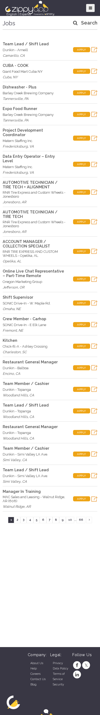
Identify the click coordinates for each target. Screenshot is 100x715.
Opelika (9, 261)
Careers (35, 674)
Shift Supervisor (18, 297)
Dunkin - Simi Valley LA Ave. (25, 454)
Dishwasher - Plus (20, 87)
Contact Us (38, 679)
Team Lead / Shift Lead (26, 44)
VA (31, 146)
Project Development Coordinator (23, 132)
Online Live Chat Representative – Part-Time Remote (33, 273)
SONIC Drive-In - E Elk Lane (24, 325)
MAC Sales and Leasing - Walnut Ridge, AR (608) (34, 499)
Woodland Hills (15, 395)
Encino (8, 374)
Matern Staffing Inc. (18, 141)
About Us (36, 663)
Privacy (58, 663)
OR (21, 287)
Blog (33, 684)
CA (22, 56)
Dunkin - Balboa (16, 368)
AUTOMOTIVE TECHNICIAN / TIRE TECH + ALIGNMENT (30, 184)
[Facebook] (77, 665)
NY (15, 77)
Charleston (12, 352)
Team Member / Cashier (26, 383)
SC (24, 352)
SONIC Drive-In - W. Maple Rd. (27, 303)
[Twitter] (86, 665)
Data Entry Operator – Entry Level (29, 158)
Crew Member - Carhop (24, 318)
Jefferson (10, 287)
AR (24, 202)
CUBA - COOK (15, 65)
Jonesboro (11, 202)
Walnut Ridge (14, 507)
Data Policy (60, 668)
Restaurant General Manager (30, 362)
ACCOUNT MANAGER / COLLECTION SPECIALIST (26, 243)
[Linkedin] (77, 674)
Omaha (8, 309)
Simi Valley (12, 460)
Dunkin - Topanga (17, 390)
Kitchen (10, 340)
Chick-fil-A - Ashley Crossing (25, 346)
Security (58, 684)
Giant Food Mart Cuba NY (23, 72)
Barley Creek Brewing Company (28, 93)
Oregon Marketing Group (22, 282)
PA (26, 99)
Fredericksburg (15, 146)
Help (33, 668)
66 (81, 520)
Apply (81, 49)
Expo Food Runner (20, 108)
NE (18, 309)
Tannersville (13, 99)
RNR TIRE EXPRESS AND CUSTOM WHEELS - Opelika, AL (30, 254)
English (11, 14)
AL (19, 261)
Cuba (7, 77)
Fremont (10, 330)
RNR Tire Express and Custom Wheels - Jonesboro (34, 194)
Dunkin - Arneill (15, 50)
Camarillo (10, 56)
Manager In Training (22, 491)
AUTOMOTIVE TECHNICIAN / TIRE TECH (30, 214)
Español (25, 14)
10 (70, 520)
